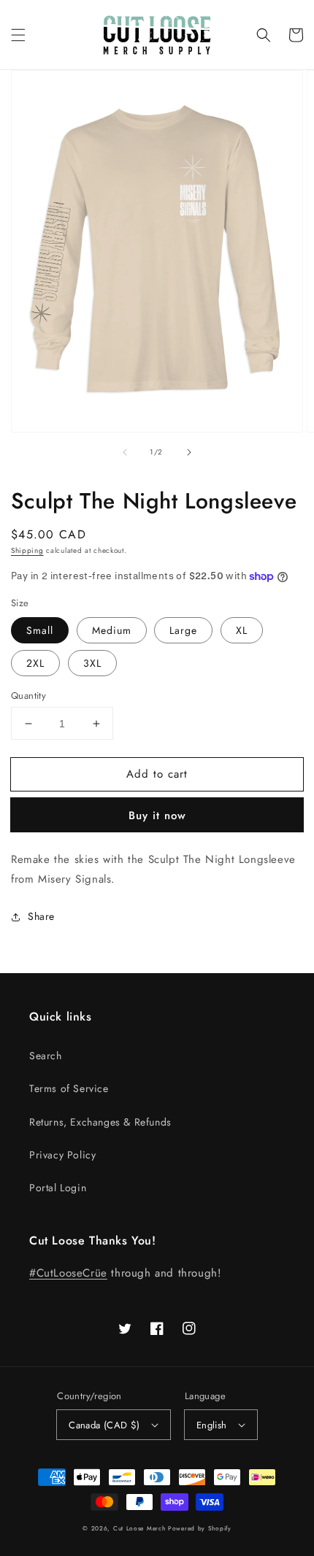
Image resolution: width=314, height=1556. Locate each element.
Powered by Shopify (199, 1528)
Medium (111, 630)
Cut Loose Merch (139, 1528)
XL (242, 630)
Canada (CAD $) (104, 1425)
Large (183, 630)
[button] (18, 35)
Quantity (28, 695)
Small (39, 630)
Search (45, 1055)
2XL (35, 663)
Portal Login (57, 1187)
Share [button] (41, 916)
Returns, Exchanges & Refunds (100, 1122)
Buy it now (157, 816)
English (211, 1425)
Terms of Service (69, 1088)
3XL (92, 663)
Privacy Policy (62, 1154)
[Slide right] (189, 452)
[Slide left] (125, 452)
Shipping (27, 550)
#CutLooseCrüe (68, 1273)
